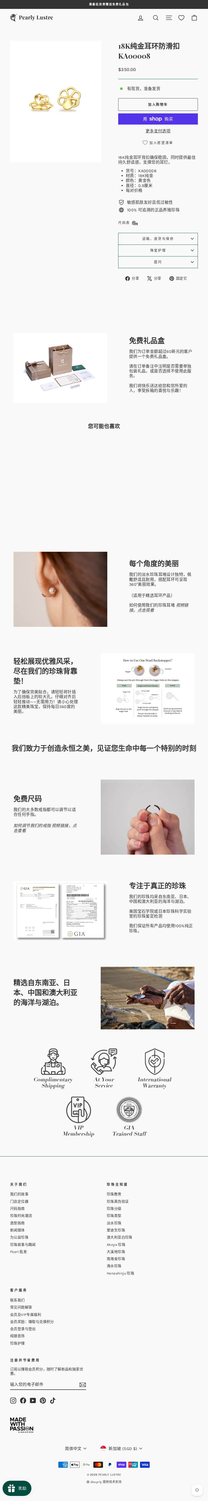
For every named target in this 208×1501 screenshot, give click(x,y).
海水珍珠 (114, 1266)
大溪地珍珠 (116, 1252)
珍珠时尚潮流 (21, 1216)
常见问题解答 (21, 1307)
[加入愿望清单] (48, 448)
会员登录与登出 (23, 1329)
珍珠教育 (114, 1194)
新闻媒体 (17, 1230)
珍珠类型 (114, 1216)
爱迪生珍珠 (116, 1230)
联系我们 (17, 1300)
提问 (158, 262)
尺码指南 (17, 1208)
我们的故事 (19, 1194)
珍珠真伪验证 (118, 1201)
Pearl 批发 (18, 1252)
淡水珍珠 (114, 1223)
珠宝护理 (158, 250)
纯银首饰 (17, 1336)
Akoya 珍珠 (116, 1245)
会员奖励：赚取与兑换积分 (32, 1322)
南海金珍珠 (116, 1259)
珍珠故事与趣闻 (23, 1245)
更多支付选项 (158, 131)
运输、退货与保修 (158, 238)
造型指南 (17, 1223)
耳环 (137, 157)
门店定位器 (19, 1201)
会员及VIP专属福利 (25, 1315)
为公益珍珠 (19, 1237)
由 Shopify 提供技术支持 (104, 1482)
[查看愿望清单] (181, 18)
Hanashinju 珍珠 (120, 1273)
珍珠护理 (17, 1343)
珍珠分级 (114, 1208)
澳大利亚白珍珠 (119, 1237)
